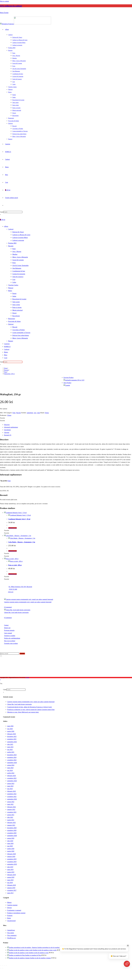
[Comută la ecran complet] (2, 965)
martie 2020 (10, 851)
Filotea (47, 413)
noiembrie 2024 (11, 757)
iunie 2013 (10, 893)
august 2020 (10, 838)
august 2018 (10, 877)
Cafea (14, 282)
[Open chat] (127, 964)
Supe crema (16, 304)
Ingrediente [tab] (7, 430)
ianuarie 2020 (11, 856)
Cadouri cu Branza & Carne (21, 235)
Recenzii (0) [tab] (7, 435)
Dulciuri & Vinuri (18, 232)
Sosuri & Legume (18, 260)
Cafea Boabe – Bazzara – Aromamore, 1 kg (21, 542)
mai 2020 (10, 846)
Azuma (27, 677)
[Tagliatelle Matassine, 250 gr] (74, 380)
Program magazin (9, 630)
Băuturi (9, 902)
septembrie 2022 (12, 799)
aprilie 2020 (10, 848)
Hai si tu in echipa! (9, 641)
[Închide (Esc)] (6, 965)
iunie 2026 (10, 726)
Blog (5, 355)
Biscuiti (14, 327)
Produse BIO (12, 243)
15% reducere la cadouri (11, 6)
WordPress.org (11, 938)
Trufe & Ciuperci (17, 276)
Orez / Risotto (16, 251)
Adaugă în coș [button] (12, 528)
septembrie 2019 (12, 864)
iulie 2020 (10, 841)
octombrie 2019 (11, 861)
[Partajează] (4, 965)
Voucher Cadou (13, 285)
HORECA (7, 346)
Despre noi (7, 628)
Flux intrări (10, 933)
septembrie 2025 (12, 742)
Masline (14, 254)
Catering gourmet (12, 905)
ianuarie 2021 (11, 825)
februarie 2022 (11, 807)
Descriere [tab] (7, 424)
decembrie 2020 (11, 828)
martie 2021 (10, 820)
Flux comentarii (11, 935)
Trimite (22, 653)
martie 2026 (10, 731)
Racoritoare (16, 316)
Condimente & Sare (18, 271)
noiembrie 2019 (11, 859)
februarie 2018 (11, 885)
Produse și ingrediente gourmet (16, 913)
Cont (5, 358)
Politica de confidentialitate (12, 638)
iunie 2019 (10, 869)
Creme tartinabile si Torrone (21, 332)
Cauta (1, 212)
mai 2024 (10, 770)
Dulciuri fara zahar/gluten (20, 335)
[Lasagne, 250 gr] (67, 385)
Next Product (67, 382)
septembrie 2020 (12, 835)
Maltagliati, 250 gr (9, 373)
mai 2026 (10, 729)
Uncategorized (11, 920)
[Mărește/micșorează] (0, 965)
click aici (10, 592)
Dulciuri (11, 324)
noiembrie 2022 (11, 794)
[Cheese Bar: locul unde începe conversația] (17, 610)
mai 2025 (10, 749)
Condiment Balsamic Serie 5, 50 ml (19, 519)
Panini (14, 293)
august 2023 (10, 783)
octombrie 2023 (11, 778)
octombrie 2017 (11, 890)
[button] (2, 418)
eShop (6, 226)
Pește (14, 263)
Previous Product (69, 377)
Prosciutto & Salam (14, 321)
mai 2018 (10, 882)
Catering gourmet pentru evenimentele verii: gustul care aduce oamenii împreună (27, 602)
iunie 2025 (10, 747)
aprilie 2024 (10, 773)
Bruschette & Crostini (19, 299)
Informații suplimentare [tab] (11, 427)
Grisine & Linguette (18, 274)
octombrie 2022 (11, 796)
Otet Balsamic (16, 268)
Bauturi (10, 341)
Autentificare (11, 930)
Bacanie (10, 246)
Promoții (9, 915)
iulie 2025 (10, 744)
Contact (6, 625)
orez (35, 413)
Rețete (9, 918)
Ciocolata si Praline (18, 330)
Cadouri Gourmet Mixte (20, 237)
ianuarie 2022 (11, 809)
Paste (14, 249)
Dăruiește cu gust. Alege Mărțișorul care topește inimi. (23, 712)
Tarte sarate (16, 302)
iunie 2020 (10, 843)
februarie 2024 (11, 775)
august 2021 (10, 815)
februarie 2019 (11, 875)
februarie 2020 (11, 854)
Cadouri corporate (18, 240)
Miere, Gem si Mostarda (20, 257)
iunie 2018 (10, 880)
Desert (14, 313)
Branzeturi (11, 318)
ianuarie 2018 (11, 888)
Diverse (9, 907)
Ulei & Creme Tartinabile (20, 265)
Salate (14, 296)
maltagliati (30, 413)
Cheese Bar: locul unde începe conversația (16, 612)
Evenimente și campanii (14, 910)
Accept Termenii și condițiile (10, 656)
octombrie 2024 (11, 760)
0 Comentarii (8, 607)
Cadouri (10, 229)
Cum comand (8, 633)
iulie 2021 (10, 817)
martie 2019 (10, 872)
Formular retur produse (11, 643)
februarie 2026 (11, 734)
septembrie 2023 (12, 781)
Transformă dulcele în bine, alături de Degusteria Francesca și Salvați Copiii (29, 707)
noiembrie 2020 (11, 830)
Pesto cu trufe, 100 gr (15, 565)
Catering (7, 344)
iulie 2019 (10, 867)
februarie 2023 (11, 791)
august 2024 (10, 765)
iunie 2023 (10, 786)
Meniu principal (17, 310)
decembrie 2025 (11, 736)
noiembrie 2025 (11, 739)
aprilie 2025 (10, 752)
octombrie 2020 (11, 833)
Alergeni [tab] (6, 432)
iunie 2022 (10, 804)
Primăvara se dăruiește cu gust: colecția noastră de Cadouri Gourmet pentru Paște (31, 709)
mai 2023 (10, 788)
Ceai (13, 279)
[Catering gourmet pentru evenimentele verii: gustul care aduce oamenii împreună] (28, 599)
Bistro (10, 290)
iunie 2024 (10, 768)
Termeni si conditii (9, 635)
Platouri (10, 288)
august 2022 (10, 802)
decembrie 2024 (11, 755)
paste (38, 413)
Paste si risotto (17, 307)
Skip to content (4, 1)
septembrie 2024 (12, 762)
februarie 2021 (11, 822)
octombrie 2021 (11, 812)
